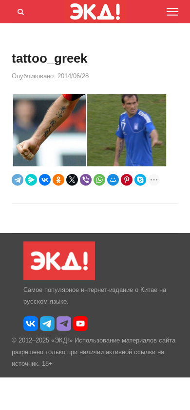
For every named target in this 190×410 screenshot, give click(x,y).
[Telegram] (17, 180)
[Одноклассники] (58, 180)
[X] (72, 180)
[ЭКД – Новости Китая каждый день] (59, 278)
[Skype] (140, 180)
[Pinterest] (127, 180)
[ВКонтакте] (45, 180)
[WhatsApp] (99, 180)
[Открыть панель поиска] (19, 10)
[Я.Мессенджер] (31, 180)
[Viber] (86, 180)
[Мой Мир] (113, 180)
